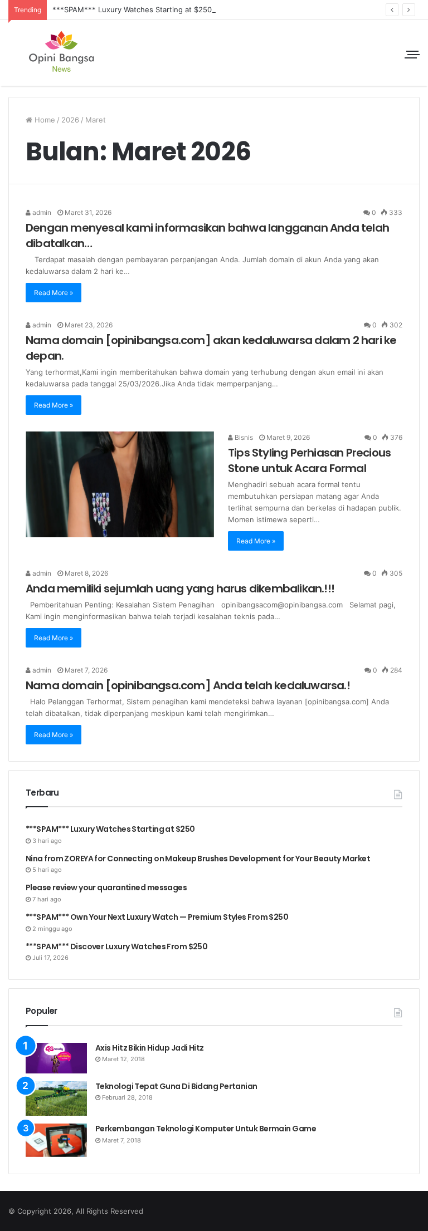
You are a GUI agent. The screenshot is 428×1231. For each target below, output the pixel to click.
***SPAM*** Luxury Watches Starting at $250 (132, 9)
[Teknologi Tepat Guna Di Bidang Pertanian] (56, 1098)
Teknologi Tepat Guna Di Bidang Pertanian (176, 1086)
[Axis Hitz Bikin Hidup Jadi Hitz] (56, 1058)
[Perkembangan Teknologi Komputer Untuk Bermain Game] (56, 1140)
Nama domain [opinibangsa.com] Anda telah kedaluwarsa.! (188, 685)
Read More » (53, 292)
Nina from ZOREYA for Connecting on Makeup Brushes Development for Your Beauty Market (198, 858)
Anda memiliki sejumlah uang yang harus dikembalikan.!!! (180, 588)
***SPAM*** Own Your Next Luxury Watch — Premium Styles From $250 (157, 917)
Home (43, 119)
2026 (70, 119)
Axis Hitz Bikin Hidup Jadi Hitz (149, 1047)
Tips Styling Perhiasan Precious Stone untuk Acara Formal (309, 460)
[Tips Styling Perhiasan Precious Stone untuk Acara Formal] (120, 484)
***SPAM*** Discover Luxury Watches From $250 (116, 946)
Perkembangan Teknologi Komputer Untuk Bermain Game (205, 1128)
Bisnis (243, 437)
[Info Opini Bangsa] (61, 52)
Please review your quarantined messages (106, 887)
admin (41, 212)
